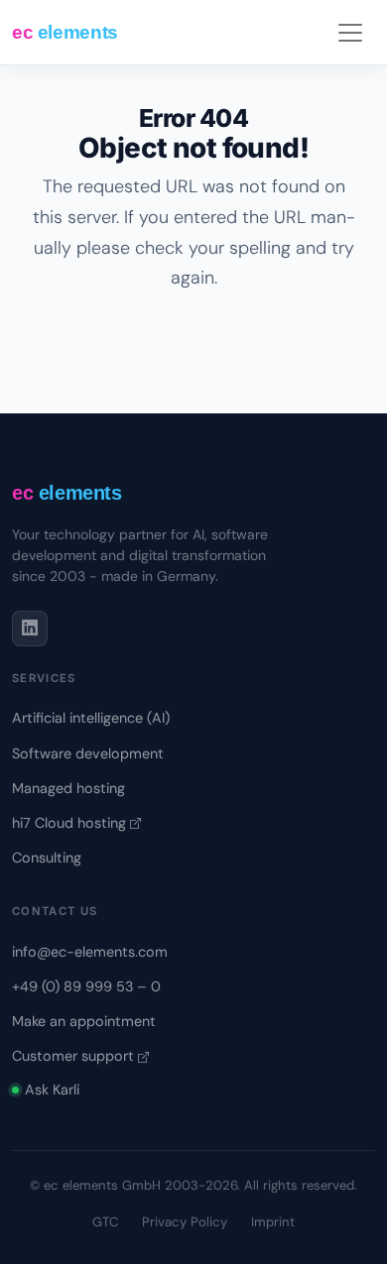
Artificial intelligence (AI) (91, 718)
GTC (105, 1221)
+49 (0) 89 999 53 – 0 (86, 986)
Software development (88, 753)
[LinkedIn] (30, 628)
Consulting (46, 857)
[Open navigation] (350, 32)
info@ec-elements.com (90, 952)
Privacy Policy (184, 1221)
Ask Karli (52, 1089)
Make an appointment (84, 1021)
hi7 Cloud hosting (71, 823)
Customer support (75, 1056)
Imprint (273, 1221)
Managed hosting (68, 788)
